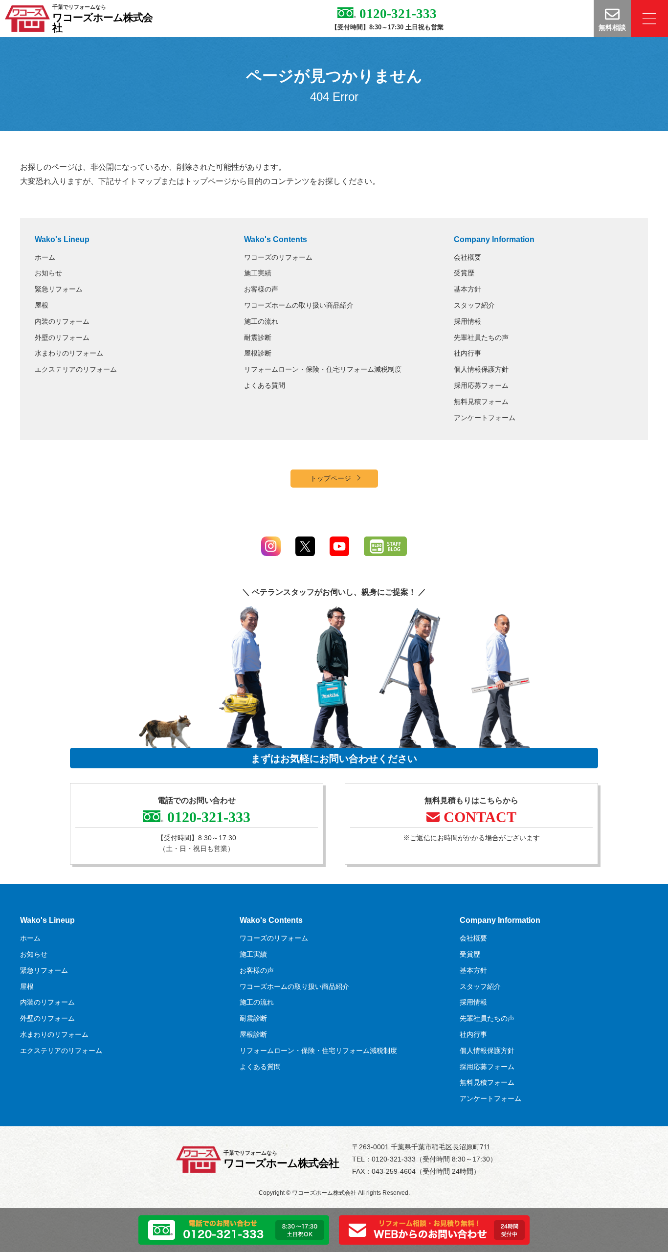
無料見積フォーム (481, 401)
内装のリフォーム (62, 321)
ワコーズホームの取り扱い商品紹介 (299, 305)
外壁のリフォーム (62, 337)
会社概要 (467, 257)
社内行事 (467, 353)
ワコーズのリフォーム (278, 257)
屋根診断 (257, 353)
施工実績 (257, 273)
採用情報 (467, 321)
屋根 (41, 305)
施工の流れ (261, 321)
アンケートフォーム (484, 418)
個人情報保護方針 (481, 369)
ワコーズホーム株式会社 (102, 22)
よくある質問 (264, 385)
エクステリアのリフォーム (76, 369)
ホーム (45, 257)
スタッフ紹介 (474, 305)
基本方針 (467, 289)
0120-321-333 (396, 13)
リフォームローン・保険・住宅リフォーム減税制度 (322, 369)
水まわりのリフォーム (69, 353)
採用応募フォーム (481, 385)
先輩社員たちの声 (481, 337)
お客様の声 (261, 289)
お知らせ (48, 273)
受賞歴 (464, 273)
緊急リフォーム (59, 289)
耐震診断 (257, 337)
